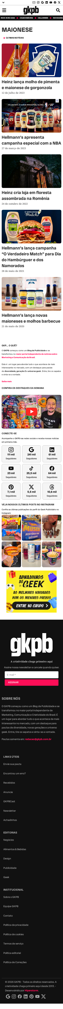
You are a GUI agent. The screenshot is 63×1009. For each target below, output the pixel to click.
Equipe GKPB (10, 906)
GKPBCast (9, 801)
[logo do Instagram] (8, 996)
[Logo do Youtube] (37, 996)
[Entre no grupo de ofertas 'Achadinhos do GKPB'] (31, 592)
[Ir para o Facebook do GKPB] (55, 2)
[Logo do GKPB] (32, 645)
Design (7, 858)
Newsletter (9, 810)
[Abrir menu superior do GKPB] (3, 2)
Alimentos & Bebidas (14, 849)
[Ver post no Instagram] (11, 527)
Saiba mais (7, 381)
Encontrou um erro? (14, 773)
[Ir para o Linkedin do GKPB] (47, 2)
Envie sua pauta (12, 764)
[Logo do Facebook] (20, 996)
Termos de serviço (13, 943)
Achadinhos (10, 820)
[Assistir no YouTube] (31, 412)
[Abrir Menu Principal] (4, 10)
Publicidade (9, 868)
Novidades (58, 18)
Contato (8, 915)
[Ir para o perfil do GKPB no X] (59, 2)
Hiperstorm (31, 990)
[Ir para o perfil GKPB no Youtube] (51, 2)
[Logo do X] (43, 996)
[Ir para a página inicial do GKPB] (31, 10)
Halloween (43, 18)
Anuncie (8, 792)
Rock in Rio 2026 (8, 18)
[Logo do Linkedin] (26, 996)
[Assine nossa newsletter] (34, 2)
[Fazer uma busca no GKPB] (58, 10)
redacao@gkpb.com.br (38, 739)
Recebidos (9, 782)
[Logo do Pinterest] (31, 996)
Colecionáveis (26, 18)
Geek (6, 877)
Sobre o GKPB (11, 897)
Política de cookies (13, 934)
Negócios (8, 840)
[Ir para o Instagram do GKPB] (38, 2)
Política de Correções (15, 962)
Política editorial (12, 953)
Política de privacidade (15, 925)
